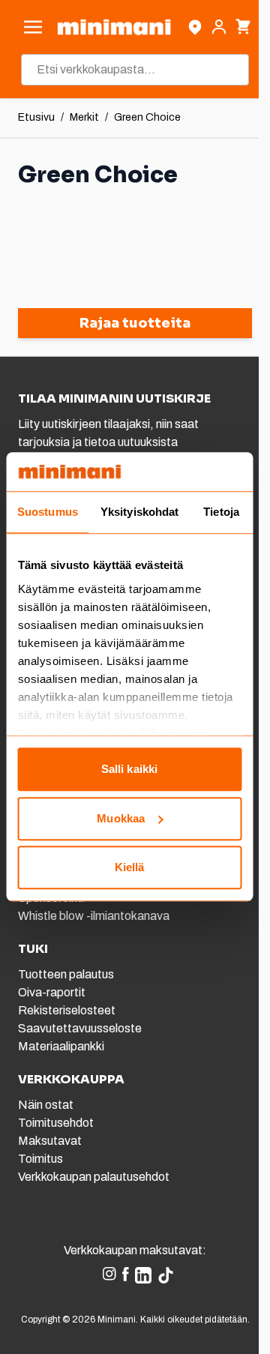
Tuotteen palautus (67, 974)
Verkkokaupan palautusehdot (94, 1176)
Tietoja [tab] (221, 512)
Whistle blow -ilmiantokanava (94, 915)
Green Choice (147, 117)
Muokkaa (121, 818)
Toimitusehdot (56, 1122)
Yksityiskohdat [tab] (139, 512)
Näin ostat (46, 1104)
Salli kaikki (129, 769)
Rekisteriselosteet (67, 1010)
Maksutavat (50, 1140)
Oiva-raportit (52, 992)
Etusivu (36, 117)
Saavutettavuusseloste (80, 1028)
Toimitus (40, 1158)
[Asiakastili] (219, 27)
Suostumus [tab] (47, 512)
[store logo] (114, 27)
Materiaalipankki (61, 1046)
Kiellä (130, 867)
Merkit (84, 117)
